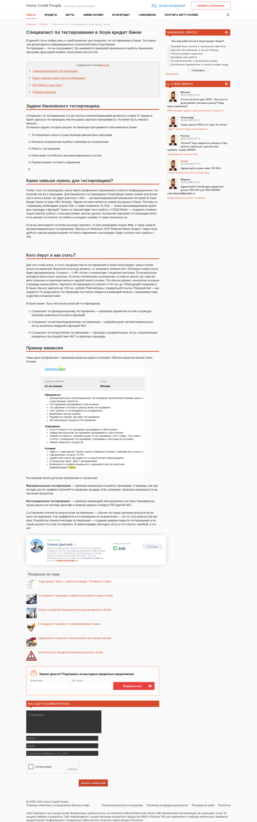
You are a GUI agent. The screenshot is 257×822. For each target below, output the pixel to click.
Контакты (224, 805)
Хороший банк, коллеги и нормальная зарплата (198, 46)
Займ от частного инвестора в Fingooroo (187, 128)
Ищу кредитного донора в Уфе (182, 154)
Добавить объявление (210, 5)
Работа (31, 14)
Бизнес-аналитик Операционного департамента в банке (74, 610)
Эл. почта (77, 680)
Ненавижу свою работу (184, 57)
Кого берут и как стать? (47, 85)
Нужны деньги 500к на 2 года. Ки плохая (204, 124)
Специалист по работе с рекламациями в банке (69, 624)
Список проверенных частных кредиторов (188, 172)
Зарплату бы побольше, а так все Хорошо (195, 50)
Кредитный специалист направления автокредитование (74, 638)
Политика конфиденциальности (167, 805)
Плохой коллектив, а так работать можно (194, 60)
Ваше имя (36, 680)
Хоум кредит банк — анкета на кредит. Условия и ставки (74, 581)
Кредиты (51, 14)
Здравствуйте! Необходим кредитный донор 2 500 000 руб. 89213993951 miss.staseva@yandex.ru (195, 190)
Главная (31, 24)
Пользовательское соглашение (122, 805)
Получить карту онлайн (181, 14)
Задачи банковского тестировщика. (55, 71)
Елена (184, 161)
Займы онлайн (93, 14)
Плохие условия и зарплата (186, 53)
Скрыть (104, 65)
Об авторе (152, 546)
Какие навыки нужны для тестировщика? (59, 78)
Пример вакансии (44, 92)
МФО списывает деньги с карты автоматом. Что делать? (195, 110)
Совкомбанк (147, 14)
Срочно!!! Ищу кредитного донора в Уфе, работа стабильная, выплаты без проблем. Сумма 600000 (197, 146)
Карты (70, 14)
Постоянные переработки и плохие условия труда (199, 64)
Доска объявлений (172, 5)
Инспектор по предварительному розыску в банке (70, 652)
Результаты (172, 74)
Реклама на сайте (203, 805)
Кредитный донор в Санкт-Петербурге (186, 197)
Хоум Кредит (121, 14)
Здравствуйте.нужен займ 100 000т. (201, 168)
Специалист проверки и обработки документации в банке (75, 595)
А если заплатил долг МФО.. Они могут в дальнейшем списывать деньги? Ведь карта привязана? (197, 102)
